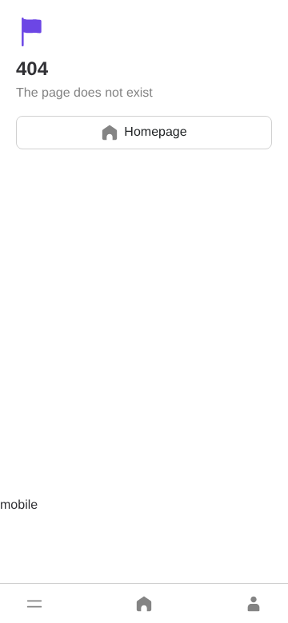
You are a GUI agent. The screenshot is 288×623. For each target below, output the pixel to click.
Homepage (155, 132)
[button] (34, 603)
